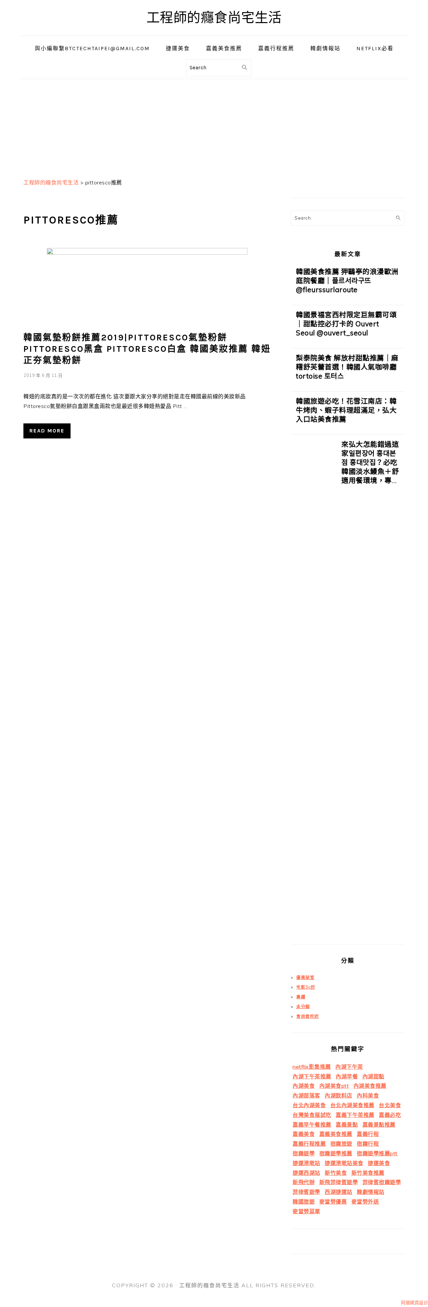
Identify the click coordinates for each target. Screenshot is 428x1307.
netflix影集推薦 (312, 1066)
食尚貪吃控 (307, 1016)
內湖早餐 (347, 1076)
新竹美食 (336, 1172)
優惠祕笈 (305, 977)
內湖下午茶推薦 (312, 1076)
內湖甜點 (373, 1076)
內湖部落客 (306, 1095)
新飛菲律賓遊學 (338, 1182)
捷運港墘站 (306, 1163)
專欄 (300, 996)
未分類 (303, 1006)
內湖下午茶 (349, 1066)
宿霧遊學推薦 (335, 1153)
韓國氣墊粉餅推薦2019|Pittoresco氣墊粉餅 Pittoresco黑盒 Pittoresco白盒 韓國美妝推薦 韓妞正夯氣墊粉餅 (147, 348)
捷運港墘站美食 (344, 1163)
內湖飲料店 (338, 1095)
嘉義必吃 (390, 1115)
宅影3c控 (305, 987)
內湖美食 (304, 1085)
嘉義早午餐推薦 (312, 1124)
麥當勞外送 (365, 1201)
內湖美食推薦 (370, 1085)
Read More (47, 430)
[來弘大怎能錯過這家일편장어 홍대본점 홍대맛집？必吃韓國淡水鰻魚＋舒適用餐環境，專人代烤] (313, 692)
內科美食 (368, 1095)
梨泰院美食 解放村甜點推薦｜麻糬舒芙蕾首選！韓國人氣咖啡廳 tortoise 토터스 (347, 366)
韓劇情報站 (371, 1192)
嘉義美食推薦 (335, 1134)
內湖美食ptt (334, 1085)
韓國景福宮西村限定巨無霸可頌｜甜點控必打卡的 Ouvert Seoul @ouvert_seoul (346, 323)
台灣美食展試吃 (312, 1115)
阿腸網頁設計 (414, 1302)
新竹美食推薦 (368, 1172)
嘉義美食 (304, 1134)
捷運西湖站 (306, 1172)
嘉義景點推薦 (379, 1124)
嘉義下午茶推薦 (355, 1115)
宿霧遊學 (304, 1153)
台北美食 (390, 1105)
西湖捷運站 (338, 1192)
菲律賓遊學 (306, 1192)
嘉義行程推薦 (309, 1143)
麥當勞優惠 (333, 1201)
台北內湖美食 (309, 1105)
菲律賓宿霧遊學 (381, 1182)
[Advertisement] (214, 126)
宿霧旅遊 (341, 1143)
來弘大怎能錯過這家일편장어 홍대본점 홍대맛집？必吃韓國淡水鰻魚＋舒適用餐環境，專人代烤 (370, 467)
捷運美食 (379, 1163)
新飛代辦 (304, 1182)
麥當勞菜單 (306, 1211)
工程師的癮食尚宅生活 (214, 17)
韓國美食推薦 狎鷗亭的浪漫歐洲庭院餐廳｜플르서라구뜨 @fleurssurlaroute (347, 280)
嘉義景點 (347, 1124)
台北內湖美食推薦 (352, 1105)
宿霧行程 (368, 1143)
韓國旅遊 (304, 1201)
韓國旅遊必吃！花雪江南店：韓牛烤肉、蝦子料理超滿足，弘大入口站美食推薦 (346, 410)
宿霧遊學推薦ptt (377, 1153)
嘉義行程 (368, 1134)
